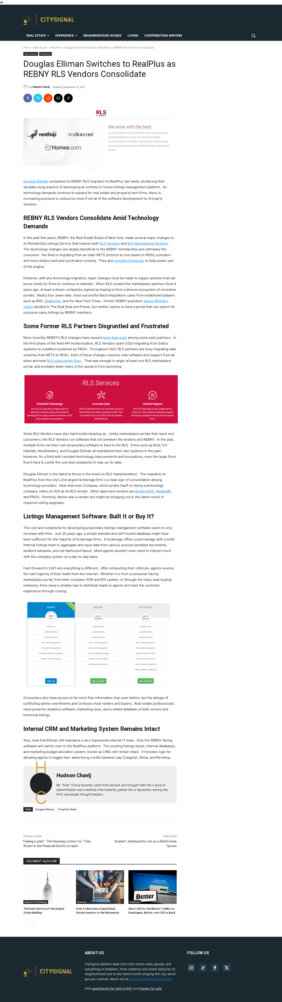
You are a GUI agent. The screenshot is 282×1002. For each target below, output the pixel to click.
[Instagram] (191, 968)
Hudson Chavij (41, 86)
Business (82, 901)
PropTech (56, 47)
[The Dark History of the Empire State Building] (47, 887)
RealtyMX (163, 491)
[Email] (58, 98)
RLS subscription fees (64, 361)
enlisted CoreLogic (129, 261)
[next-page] (33, 923)
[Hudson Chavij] (26, 87)
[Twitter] (37, 98)
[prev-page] (26, 923)
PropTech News (67, 809)
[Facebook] (27, 98)
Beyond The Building (36, 901)
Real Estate (40, 47)
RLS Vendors (110, 243)
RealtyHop (53, 301)
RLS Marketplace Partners (147, 243)
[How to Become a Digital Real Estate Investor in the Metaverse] (100, 887)
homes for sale (150, 988)
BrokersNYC (144, 491)
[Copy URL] (68, 98)
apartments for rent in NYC (112, 988)
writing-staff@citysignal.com (150, 979)
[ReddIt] (48, 98)
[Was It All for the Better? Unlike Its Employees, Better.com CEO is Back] (152, 887)
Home (27, 47)
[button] (253, 35)
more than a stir (114, 337)
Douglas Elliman (35, 181)
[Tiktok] (203, 968)
